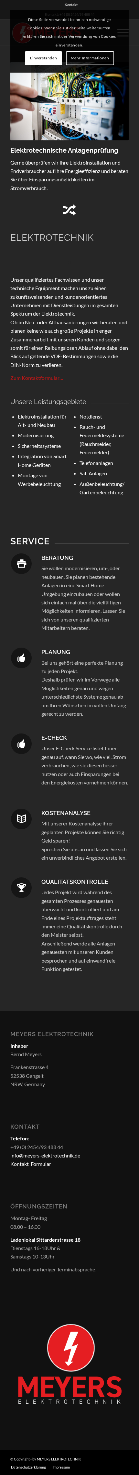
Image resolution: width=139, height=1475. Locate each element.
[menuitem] (71, 4)
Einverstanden (43, 58)
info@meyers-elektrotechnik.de (45, 1155)
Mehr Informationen (90, 58)
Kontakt (71, 5)
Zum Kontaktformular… (36, 378)
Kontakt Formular (30, 1164)
